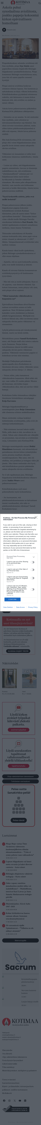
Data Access (20, 607)
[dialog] (20, 562)
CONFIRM (12, 599)
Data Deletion (8, 607)
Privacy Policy (33, 607)
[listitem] (20, 557)
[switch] (32, 562)
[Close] (37, 518)
